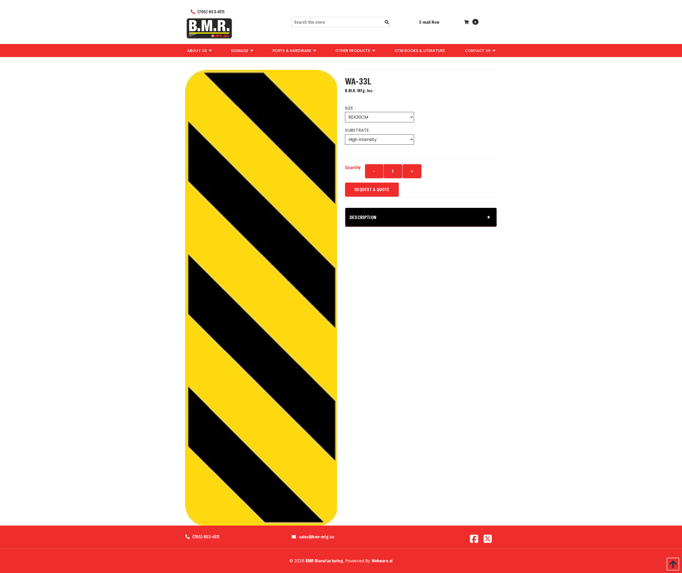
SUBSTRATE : (358, 130)
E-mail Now (429, 22)
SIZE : (350, 108)
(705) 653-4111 (210, 11)
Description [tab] (363, 217)
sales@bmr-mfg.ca (316, 536)
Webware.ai (382, 560)
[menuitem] (199, 50)
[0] (467, 22)
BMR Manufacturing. (325, 560)
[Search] (387, 22)
